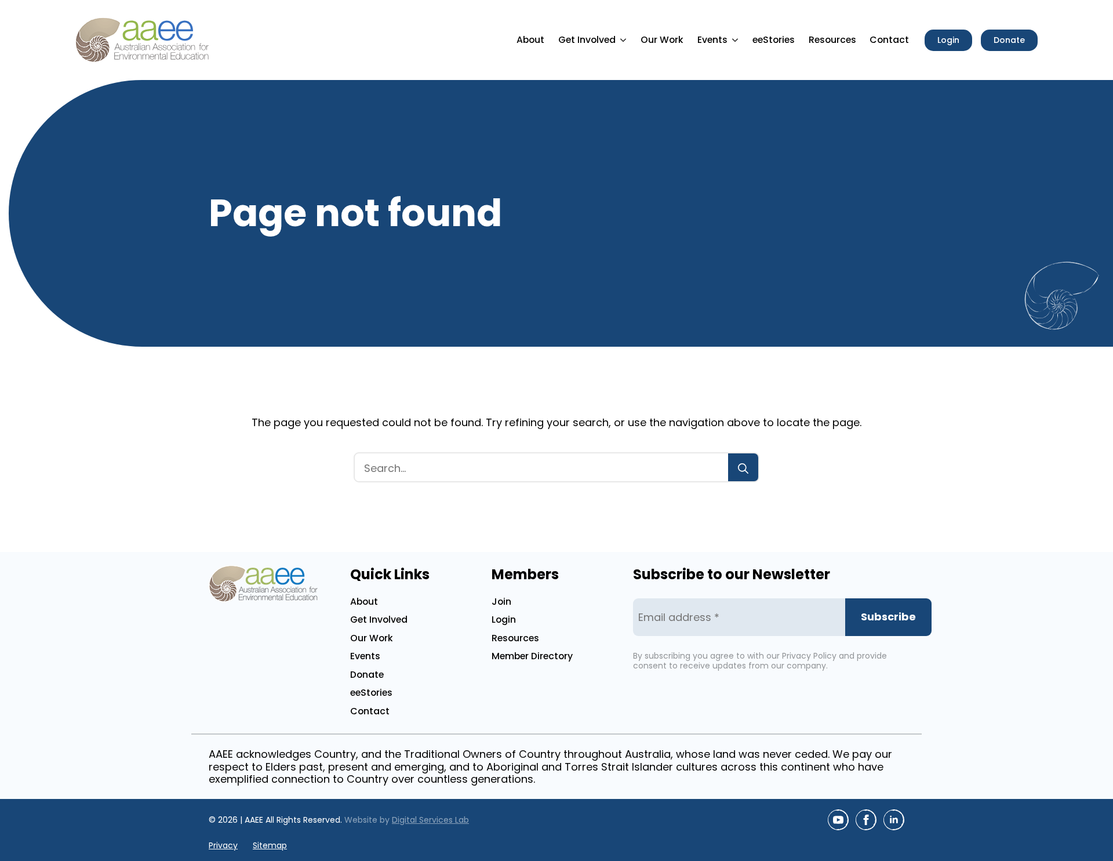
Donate (367, 674)
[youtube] (838, 819)
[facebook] (866, 819)
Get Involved (587, 39)
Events (712, 39)
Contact (889, 39)
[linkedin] (893, 819)
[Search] (743, 468)
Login (504, 619)
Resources (832, 39)
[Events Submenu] (737, 40)
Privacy (223, 846)
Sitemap (270, 846)
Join (501, 601)
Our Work (662, 39)
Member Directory (532, 656)
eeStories (773, 39)
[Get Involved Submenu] (625, 40)
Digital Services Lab (430, 820)
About (530, 39)
